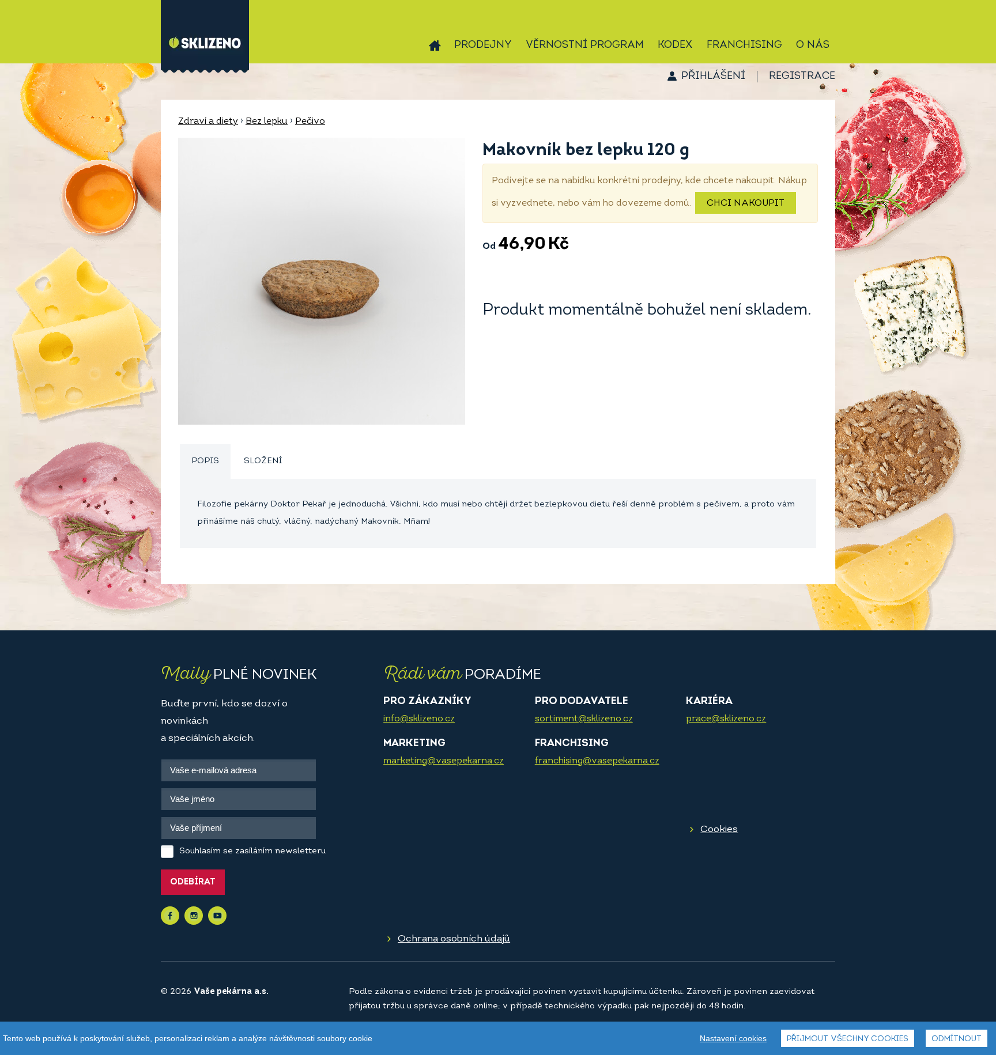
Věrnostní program (585, 45)
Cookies (719, 829)
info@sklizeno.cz (419, 719)
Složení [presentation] (263, 461)
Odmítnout (956, 1039)
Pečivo (310, 121)
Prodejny (483, 45)
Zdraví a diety (208, 121)
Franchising (744, 45)
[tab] (205, 461)
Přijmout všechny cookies (847, 1039)
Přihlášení (713, 76)
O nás (812, 45)
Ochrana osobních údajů (454, 939)
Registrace (802, 76)
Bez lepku (267, 121)
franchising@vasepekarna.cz (597, 761)
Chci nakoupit (745, 203)
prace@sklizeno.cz (726, 719)
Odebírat (193, 882)
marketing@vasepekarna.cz (443, 761)
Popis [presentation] (205, 461)
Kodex (675, 45)
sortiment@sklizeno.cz (584, 719)
